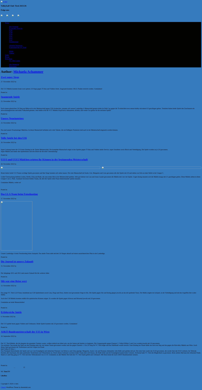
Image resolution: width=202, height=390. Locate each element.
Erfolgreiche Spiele (11, 312)
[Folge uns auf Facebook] (3, 17)
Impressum (13, 66)
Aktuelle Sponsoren (15, 45)
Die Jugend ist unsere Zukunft (17, 261)
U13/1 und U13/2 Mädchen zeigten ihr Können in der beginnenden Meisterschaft (44, 159)
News (7, 23)
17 (32, 367)
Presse (7, 57)
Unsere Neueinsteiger (12, 118)
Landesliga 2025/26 (15, 28)
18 (34, 367)
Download (8, 59)
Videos (11, 53)
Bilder (11, 51)
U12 (10, 40)
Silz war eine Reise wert (14, 281)
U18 (10, 32)
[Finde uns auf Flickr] (20, 17)
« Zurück (4, 367)
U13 (10, 38)
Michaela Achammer (28, 71)
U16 (10, 34)
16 (30, 367)
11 (20, 367)
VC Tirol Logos (14, 61)
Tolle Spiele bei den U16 (14, 138)
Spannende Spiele (10, 96)
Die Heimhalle (14, 64)
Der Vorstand (13, 27)
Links (7, 55)
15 (28, 367)
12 (22, 367)
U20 (10, 30)
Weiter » (41, 367)
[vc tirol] (4, 2)
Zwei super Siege (10, 77)
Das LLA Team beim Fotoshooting (19, 194)
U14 (10, 36)
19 (37, 367)
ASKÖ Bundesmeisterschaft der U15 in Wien (25, 331)
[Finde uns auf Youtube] (8, 17)
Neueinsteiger (13, 42)
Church (3, 387)
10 (18, 367)
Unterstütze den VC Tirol (17, 47)
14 (26, 367)
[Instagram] (14, 17)
